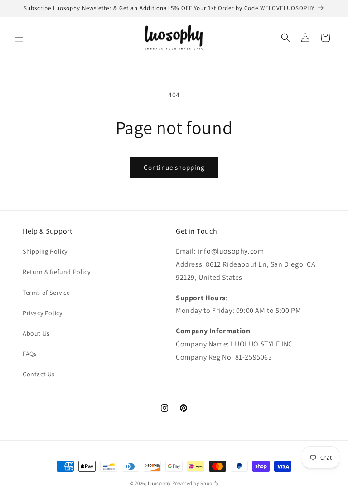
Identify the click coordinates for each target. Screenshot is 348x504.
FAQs (30, 354)
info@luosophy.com (231, 251)
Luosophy (159, 483)
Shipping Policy (45, 251)
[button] (19, 38)
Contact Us (39, 374)
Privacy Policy (42, 313)
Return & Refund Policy (56, 272)
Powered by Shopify (195, 483)
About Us (36, 333)
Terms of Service (46, 292)
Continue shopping (174, 167)
